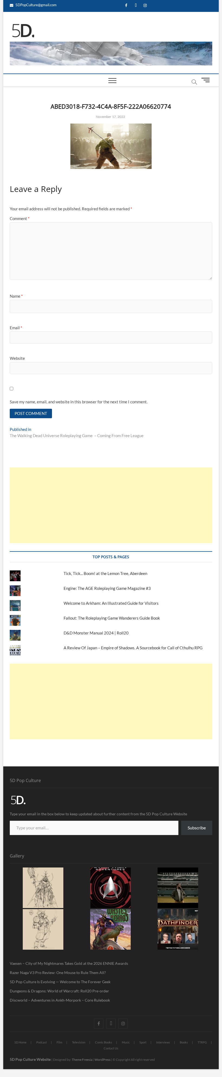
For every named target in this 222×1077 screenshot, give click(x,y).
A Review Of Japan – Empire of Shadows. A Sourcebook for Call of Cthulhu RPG (133, 647)
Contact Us (111, 1048)
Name (16, 296)
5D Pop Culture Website (30, 1059)
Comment (20, 218)
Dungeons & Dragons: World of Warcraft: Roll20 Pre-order (59, 991)
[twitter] (136, 5)
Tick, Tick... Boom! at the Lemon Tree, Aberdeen (105, 573)
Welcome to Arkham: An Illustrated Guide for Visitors (111, 603)
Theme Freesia (82, 1060)
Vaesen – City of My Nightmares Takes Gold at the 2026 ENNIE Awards (69, 963)
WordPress (102, 1060)
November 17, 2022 (110, 117)
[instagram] (145, 5)
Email (16, 327)
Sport (142, 1042)
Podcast (41, 1042)
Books (184, 1042)
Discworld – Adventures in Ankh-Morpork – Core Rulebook (60, 1000)
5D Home (20, 1042)
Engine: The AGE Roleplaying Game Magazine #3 (107, 588)
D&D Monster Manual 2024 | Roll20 (96, 632)
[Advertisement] (111, 505)
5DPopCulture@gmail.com (36, 5)
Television (78, 1042)
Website (17, 358)
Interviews (163, 1042)
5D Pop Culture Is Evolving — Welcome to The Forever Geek (60, 981)
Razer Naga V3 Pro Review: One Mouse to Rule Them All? (58, 972)
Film (59, 1042)
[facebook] (126, 5)
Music (126, 1042)
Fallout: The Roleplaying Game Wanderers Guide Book (112, 618)
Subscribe (197, 827)
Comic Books (103, 1042)
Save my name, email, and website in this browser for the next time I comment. (79, 401)
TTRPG (202, 1042)
